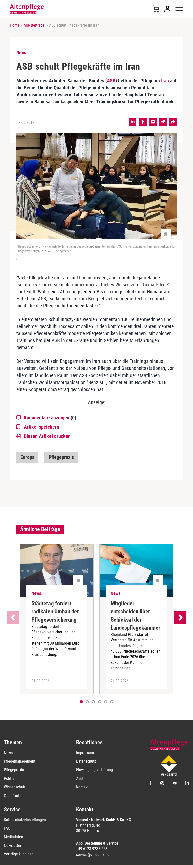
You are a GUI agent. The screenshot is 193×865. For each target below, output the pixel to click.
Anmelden (167, 9)
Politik (9, 778)
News (8, 752)
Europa (27, 457)
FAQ (7, 828)
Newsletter (12, 845)
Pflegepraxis (61, 457)
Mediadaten (13, 836)
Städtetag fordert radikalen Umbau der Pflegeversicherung (55, 611)
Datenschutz (86, 761)
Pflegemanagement (19, 761)
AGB (79, 778)
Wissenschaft (14, 787)
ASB (111, 81)
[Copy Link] (163, 122)
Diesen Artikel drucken (47, 436)
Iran (165, 81)
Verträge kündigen (19, 854)
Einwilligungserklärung (94, 769)
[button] (87, 701)
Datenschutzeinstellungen (25, 819)
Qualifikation (14, 795)
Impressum (85, 752)
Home (14, 25)
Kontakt (82, 787)
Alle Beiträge (34, 25)
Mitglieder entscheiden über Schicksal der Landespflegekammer (135, 615)
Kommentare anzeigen (50, 418)
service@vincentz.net (93, 854)
